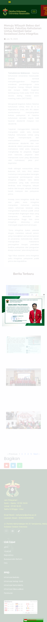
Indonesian (31, 620)
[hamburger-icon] (34, 11)
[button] (10, 2)
